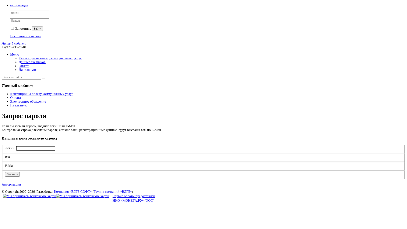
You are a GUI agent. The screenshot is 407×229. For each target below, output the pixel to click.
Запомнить (22, 28)
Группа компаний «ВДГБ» (113, 191)
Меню (14, 54)
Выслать (12, 174)
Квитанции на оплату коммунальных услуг (50, 58)
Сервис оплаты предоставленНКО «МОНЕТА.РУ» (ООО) (134, 198)
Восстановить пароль (25, 36)
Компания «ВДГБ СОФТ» (73, 191)
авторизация (19, 5)
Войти (37, 28)
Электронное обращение (28, 101)
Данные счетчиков (32, 62)
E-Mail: (10, 166)
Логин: (10, 148)
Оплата (24, 66)
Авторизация (11, 184)
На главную (27, 69)
